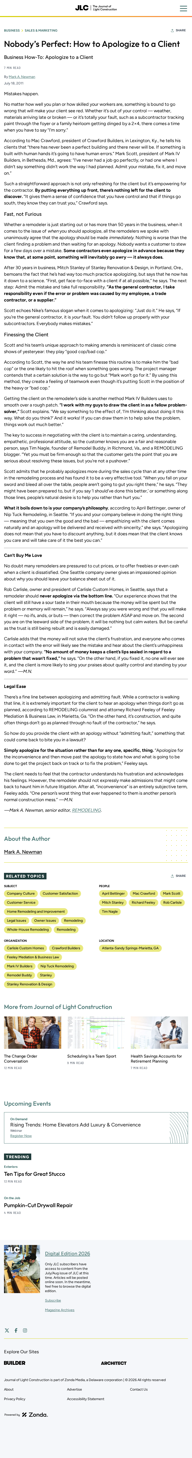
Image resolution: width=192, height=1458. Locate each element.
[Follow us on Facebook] (16, 1330)
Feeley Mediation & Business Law (33, 957)
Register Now (21, 1136)
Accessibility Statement (85, 1399)
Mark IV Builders (19, 966)
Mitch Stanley (113, 902)
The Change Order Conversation (20, 1059)
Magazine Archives (59, 1310)
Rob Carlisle (172, 902)
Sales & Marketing (41, 30)
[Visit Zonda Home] (26, 1414)
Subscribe (53, 1300)
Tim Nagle (110, 911)
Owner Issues (45, 920)
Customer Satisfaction (60, 893)
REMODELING (86, 810)
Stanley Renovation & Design (29, 984)
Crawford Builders (66, 948)
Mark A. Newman (22, 77)
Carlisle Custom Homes (25, 948)
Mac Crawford (144, 893)
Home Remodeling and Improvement (36, 911)
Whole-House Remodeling (28, 929)
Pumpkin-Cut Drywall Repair (38, 1205)
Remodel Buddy (19, 975)
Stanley (46, 975)
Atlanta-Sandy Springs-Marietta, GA (130, 948)
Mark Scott (171, 893)
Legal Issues (16, 920)
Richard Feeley (143, 902)
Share (181, 30)
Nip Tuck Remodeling (57, 966)
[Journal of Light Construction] (96, 8)
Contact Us (139, 1389)
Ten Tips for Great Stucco (34, 1173)
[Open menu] (183, 9)
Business (12, 30)
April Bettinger (113, 893)
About (9, 1389)
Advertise (74, 1389)
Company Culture (21, 893)
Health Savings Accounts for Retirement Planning (156, 1059)
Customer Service (21, 902)
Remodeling (73, 920)
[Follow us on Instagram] (25, 1330)
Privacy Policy (14, 1399)
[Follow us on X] (7, 1330)
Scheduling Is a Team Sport (91, 1056)
